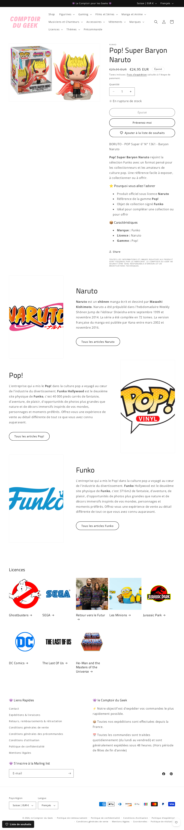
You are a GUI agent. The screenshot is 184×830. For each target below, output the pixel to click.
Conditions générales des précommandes (36, 734)
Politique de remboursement (72, 818)
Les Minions (118, 615)
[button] (66, 14)
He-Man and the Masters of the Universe (88, 667)
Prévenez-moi (142, 122)
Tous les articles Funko (97, 526)
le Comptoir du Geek (42, 818)
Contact (14, 708)
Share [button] (116, 251)
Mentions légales (20, 752)
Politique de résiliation (163, 821)
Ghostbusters (18, 615)
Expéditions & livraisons (24, 715)
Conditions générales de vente (29, 727)
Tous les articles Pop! (29, 436)
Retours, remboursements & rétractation (35, 721)
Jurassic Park (152, 615)
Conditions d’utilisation (135, 818)
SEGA (46, 615)
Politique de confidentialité (27, 746)
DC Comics (16, 663)
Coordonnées (140, 821)
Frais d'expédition (137, 74)
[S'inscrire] (69, 773)
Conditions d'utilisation (24, 740)
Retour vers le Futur (90, 615)
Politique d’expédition (163, 818)
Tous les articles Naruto (98, 341)
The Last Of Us (53, 663)
